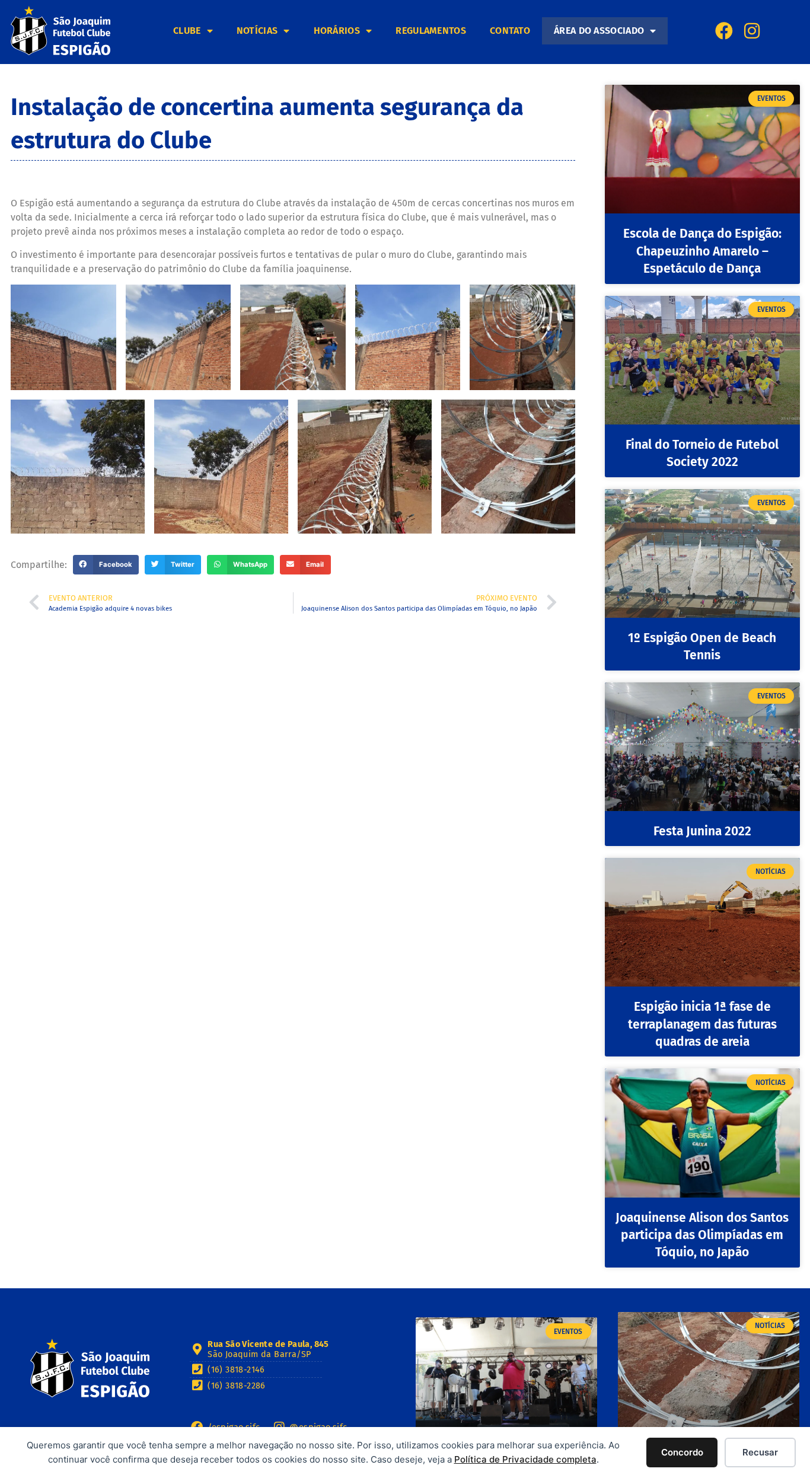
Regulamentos (431, 30)
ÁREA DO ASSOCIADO (599, 30)
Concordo (682, 1452)
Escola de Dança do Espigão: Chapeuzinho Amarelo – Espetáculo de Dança (702, 251)
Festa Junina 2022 (702, 831)
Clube (187, 30)
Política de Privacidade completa (525, 1459)
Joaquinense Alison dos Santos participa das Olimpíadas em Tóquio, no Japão (702, 1235)
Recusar (760, 1452)
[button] (106, 565)
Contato (510, 30)
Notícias (257, 30)
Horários (337, 30)
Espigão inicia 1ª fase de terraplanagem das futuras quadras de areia (702, 1024)
